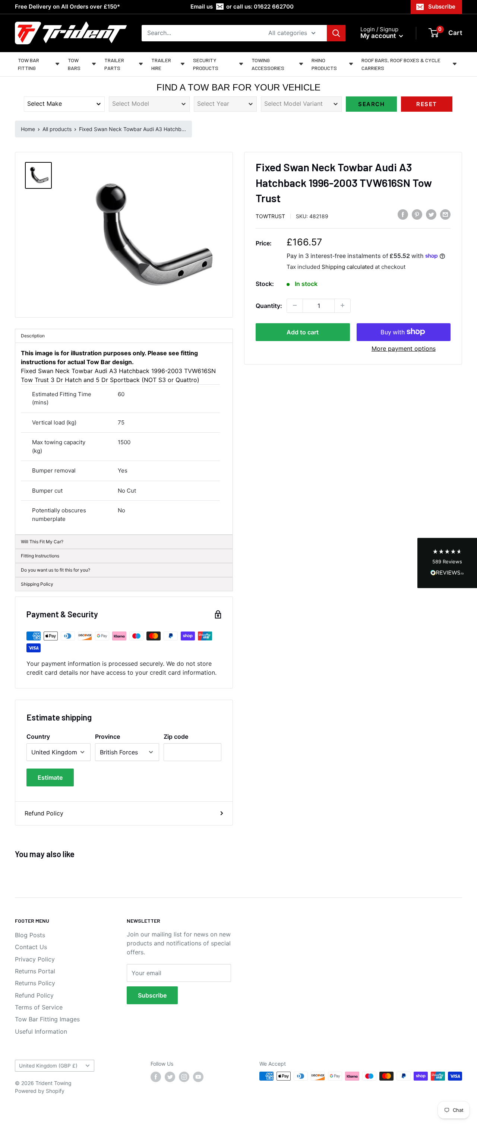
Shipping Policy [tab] (37, 584)
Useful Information (41, 1031)
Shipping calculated (347, 266)
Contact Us (31, 947)
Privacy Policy (35, 959)
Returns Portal (35, 971)
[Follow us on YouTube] (198, 1077)
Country (38, 736)
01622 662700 (274, 6)
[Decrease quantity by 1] (295, 305)
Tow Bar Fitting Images (47, 1019)
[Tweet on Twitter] (431, 214)
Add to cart (303, 331)
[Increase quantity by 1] (342, 305)
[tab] (124, 570)
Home (28, 129)
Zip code (176, 736)
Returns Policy (35, 983)
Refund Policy (44, 813)
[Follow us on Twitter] (170, 1077)
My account (378, 35)
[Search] (336, 33)
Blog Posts (30, 935)
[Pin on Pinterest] (417, 214)
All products (57, 129)
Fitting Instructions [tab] (40, 556)
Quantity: (269, 305)
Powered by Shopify (39, 1091)
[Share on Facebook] (403, 214)
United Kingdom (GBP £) (48, 1066)
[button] (447, 563)
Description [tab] (33, 335)
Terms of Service (39, 1007)
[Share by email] (445, 214)
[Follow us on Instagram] (184, 1077)
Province (107, 736)
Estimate (50, 777)
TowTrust (270, 216)
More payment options (404, 348)
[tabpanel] (124, 439)
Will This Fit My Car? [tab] (42, 541)
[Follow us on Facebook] (156, 1077)
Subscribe (441, 6)
